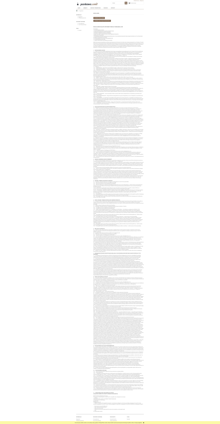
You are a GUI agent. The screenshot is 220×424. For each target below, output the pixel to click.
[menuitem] (79, 8)
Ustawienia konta (113, 419)
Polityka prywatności (82, 17)
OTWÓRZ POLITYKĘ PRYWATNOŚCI (102, 20)
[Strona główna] (88, 4)
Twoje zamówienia (113, 420)
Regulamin (80, 16)
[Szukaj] (126, 3)
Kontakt (79, 30)
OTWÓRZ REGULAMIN (99, 17)
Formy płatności (81, 23)
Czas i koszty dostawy (82, 24)
